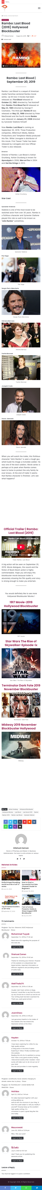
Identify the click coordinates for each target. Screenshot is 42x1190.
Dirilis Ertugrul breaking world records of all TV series (11, 884)
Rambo (36, 812)
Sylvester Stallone (29, 815)
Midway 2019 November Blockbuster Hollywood (19, 726)
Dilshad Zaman (8, 36)
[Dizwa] (4, 8)
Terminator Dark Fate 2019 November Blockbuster (21, 687)
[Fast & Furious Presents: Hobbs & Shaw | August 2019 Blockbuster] (31, 899)
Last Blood (18, 812)
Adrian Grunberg (13, 809)
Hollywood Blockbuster (26, 809)
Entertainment (13, 16)
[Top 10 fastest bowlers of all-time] (11, 899)
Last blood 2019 (27, 812)
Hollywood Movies (7, 812)
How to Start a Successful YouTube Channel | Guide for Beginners (30, 885)
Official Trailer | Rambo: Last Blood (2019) (21, 531)
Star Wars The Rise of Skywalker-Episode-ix (21, 643)
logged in (14, 1174)
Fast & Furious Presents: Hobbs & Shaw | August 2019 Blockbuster (29, 910)
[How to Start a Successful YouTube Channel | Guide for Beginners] (31, 875)
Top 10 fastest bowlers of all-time (11, 908)
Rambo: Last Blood (17, 815)
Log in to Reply (17, 947)
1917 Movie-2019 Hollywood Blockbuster (21, 604)
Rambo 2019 (5, 815)
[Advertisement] (21, 504)
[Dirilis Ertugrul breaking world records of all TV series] (11, 875)
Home (5, 16)
